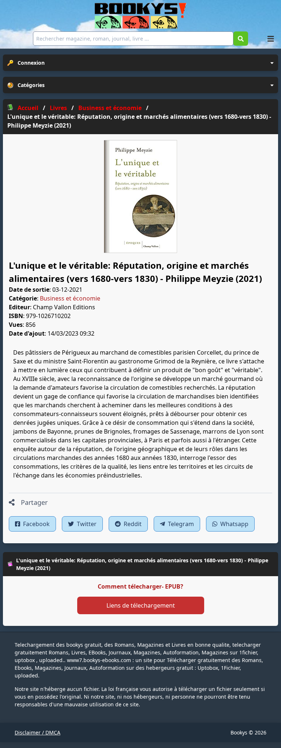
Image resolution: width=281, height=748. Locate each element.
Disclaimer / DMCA (37, 732)
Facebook (36, 524)
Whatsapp (233, 524)
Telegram (180, 524)
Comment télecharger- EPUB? (140, 586)
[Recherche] (240, 38)
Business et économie (70, 298)
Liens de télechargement (140, 605)
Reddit (132, 524)
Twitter (86, 524)
